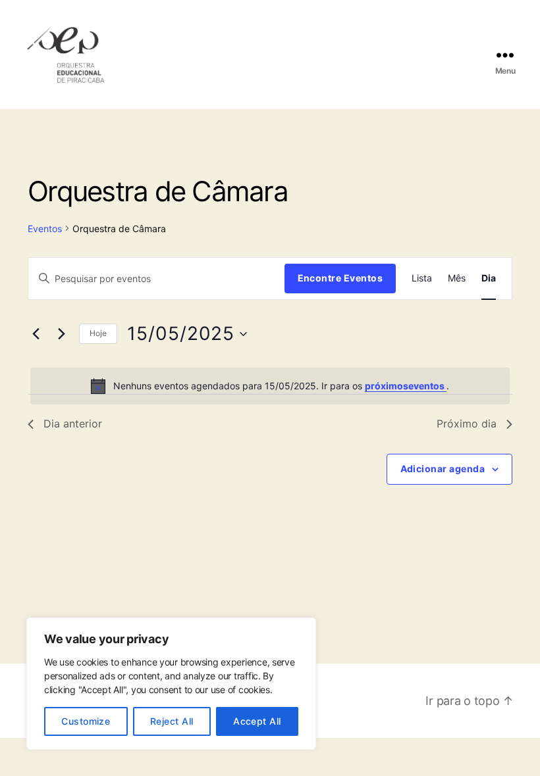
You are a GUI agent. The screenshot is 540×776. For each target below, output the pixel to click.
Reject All (172, 721)
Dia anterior (72, 423)
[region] (171, 684)
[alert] (270, 386)
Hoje (98, 333)
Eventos (45, 228)
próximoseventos (405, 385)
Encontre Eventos (340, 277)
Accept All (257, 721)
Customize (85, 721)
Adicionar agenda (442, 468)
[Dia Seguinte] (61, 334)
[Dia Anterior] (35, 334)
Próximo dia (467, 423)
